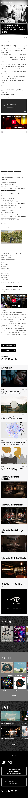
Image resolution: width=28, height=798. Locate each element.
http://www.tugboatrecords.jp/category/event (11, 171)
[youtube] (12, 360)
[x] (6, 360)
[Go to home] (6, 2)
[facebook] (9, 360)
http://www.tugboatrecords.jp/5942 (14, 286)
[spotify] (2, 360)
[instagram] (16, 360)
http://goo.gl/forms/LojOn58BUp (8, 94)
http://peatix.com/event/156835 (11, 195)
